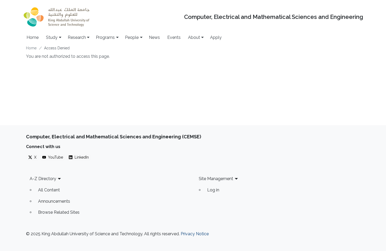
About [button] (194, 37)
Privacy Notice (195, 233)
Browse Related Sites (59, 212)
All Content (49, 189)
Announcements (54, 201)
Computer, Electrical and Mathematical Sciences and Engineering (273, 17)
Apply (216, 37)
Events (174, 37)
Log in (213, 189)
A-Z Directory (43, 178)
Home (33, 37)
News (154, 37)
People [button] (132, 37)
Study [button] (52, 37)
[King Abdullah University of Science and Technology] (56, 17)
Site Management (216, 178)
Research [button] (77, 37)
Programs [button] (105, 37)
